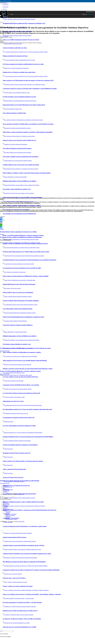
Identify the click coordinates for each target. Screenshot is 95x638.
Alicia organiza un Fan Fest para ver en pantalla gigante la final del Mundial (25, 360)
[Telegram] (47, 227)
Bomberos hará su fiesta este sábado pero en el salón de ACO (20, 610)
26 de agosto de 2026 (4, 350)
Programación (5, 6)
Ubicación (5, 9)
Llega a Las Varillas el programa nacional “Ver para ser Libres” (21, 39)
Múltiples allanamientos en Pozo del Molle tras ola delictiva (19, 181)
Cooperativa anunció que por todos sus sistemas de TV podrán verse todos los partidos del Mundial (31, 570)
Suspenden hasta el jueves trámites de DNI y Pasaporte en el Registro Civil (24, 23)
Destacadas (8, 511)
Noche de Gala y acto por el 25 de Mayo (14, 578)
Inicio (4, 13)
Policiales (8, 514)
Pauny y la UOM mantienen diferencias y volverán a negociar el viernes (23, 235)
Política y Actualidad (7, 217)
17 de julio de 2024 (4, 36)
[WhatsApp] (47, 225)
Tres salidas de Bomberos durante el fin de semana (17, 148)
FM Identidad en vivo (7, 486)
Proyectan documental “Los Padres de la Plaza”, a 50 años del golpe (22, 602)
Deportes (8, 518)
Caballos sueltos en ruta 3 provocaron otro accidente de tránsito (21, 164)
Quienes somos (6, 4)
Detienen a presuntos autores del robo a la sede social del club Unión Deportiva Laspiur (27, 368)
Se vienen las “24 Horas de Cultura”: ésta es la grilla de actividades (22, 618)
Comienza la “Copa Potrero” (11, 518)
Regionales (8, 516)
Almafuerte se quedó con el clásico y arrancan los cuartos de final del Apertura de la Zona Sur (29, 510)
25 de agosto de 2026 (4, 483)
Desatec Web (21, 494)
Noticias (4, 510)
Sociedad (8, 513)
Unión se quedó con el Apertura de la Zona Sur (16, 485)
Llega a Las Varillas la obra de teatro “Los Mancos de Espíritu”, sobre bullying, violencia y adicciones (32, 594)
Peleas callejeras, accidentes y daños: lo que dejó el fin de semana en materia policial (26, 173)
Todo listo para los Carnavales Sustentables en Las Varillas (19, 627)
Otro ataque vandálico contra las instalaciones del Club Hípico (20, 156)
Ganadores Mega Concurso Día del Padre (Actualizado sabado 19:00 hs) (23, 545)
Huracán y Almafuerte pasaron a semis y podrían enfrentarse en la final (23, 502)
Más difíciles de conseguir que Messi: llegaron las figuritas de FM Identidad (24, 561)
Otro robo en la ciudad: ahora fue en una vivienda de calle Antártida (19, 480)
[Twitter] (47, 221)
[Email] (47, 223)
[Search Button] (13, 631)
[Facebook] (47, 218)
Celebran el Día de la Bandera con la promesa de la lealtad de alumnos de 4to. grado (27, 553)
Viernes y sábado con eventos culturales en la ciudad (17, 586)
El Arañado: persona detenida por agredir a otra (17, 189)
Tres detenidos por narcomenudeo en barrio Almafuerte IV (19, 213)
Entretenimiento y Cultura (8, 530)
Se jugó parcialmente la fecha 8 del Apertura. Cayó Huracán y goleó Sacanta (25, 526)
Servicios (5, 508)
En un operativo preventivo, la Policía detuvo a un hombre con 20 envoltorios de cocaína (25, 348)
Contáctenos (5, 485)
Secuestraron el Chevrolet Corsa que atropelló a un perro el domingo (22, 197)
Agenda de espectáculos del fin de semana (14, 537)
